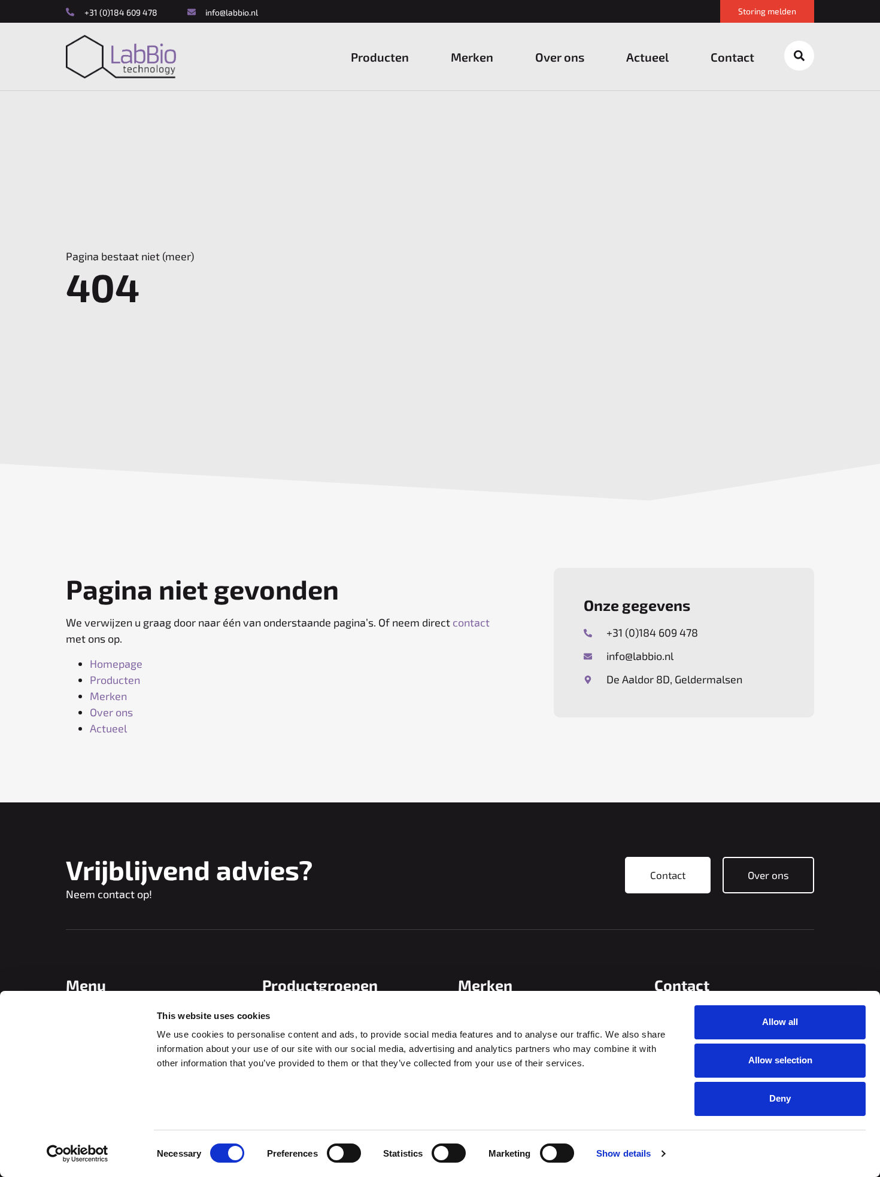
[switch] (344, 1153)
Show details (623, 1153)
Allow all (780, 1022)
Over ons (559, 57)
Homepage (116, 663)
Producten (380, 57)
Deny (780, 1098)
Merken (472, 57)
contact (471, 622)
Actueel (647, 57)
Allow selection (780, 1060)
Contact (732, 57)
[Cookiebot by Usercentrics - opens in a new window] (77, 1154)
